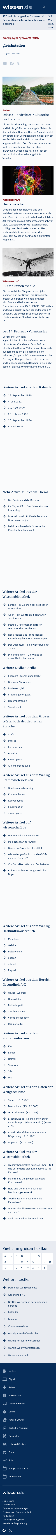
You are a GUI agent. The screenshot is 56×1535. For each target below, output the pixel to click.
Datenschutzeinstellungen (15, 1508)
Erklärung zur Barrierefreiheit (16, 1512)
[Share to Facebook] (12, 63)
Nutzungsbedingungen (13, 1519)
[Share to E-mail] (5, 63)
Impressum (8, 1500)
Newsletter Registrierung (14, 1523)
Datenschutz (8, 1504)
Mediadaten (8, 1515)
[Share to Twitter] (18, 63)
